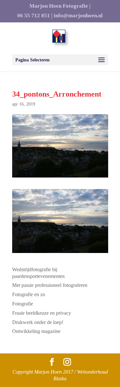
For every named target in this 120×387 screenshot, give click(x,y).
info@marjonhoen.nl (78, 16)
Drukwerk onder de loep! (37, 322)
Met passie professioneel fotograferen (49, 285)
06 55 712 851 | (34, 16)
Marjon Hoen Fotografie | (60, 6)
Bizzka (60, 378)
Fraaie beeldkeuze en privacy (41, 313)
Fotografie (22, 303)
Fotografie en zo (28, 294)
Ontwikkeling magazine (36, 331)
